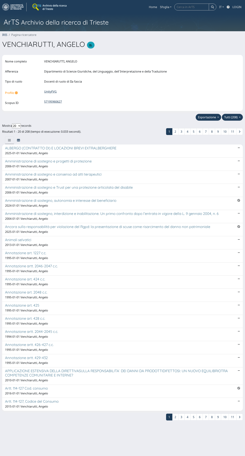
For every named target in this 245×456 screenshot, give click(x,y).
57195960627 (53, 102)
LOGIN (236, 7)
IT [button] (220, 7)
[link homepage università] (49, 7)
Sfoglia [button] (164, 7)
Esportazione (207, 117)
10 (225, 132)
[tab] (9, 140)
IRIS (4, 35)
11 (232, 132)
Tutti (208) (231, 117)
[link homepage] (14, 7)
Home (153, 7)
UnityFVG (50, 92)
